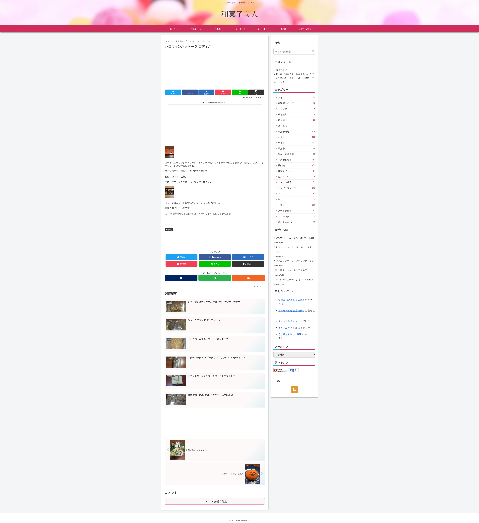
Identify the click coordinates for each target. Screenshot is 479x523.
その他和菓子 (296, 159)
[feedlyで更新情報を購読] (214, 278)
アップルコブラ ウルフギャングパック (293, 260)
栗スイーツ (296, 176)
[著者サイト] (181, 278)
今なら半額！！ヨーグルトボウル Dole (293, 237)
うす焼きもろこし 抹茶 (289, 334)
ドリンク (296, 108)
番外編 (169, 230)
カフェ (296, 205)
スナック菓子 (296, 210)
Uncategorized (296, 221)
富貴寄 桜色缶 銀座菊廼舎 (291, 300)
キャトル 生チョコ (287, 321)
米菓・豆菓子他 (296, 154)
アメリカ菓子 (296, 182)
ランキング (296, 216)
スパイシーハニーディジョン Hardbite (293, 279)
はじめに (296, 125)
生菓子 (296, 142)
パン (296, 193)
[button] (313, 51)
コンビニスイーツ (296, 188)
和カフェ (296, 199)
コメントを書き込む (215, 501)
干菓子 (296, 148)
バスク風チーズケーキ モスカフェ (291, 270)
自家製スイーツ (296, 103)
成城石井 (296, 114)
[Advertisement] (215, 68)
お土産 (296, 137)
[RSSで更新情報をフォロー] (248, 278)
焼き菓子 (296, 120)
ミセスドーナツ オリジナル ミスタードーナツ (293, 249)
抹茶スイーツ (296, 171)
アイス (296, 97)
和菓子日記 (296, 131)
